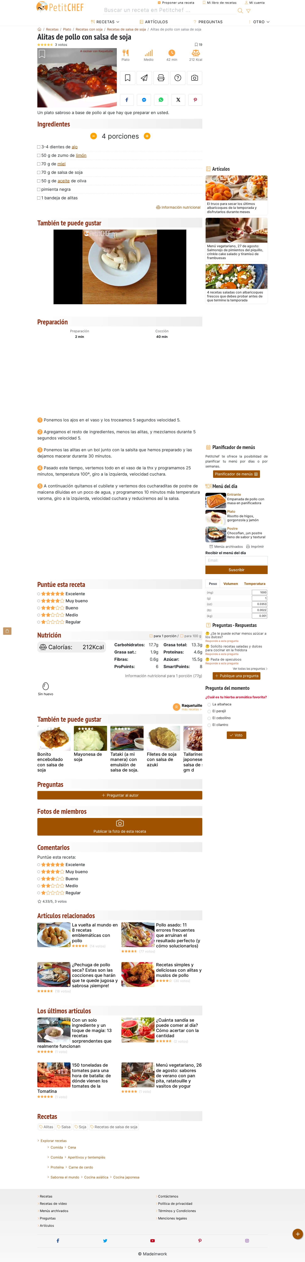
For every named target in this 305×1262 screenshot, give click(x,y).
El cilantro (220, 725)
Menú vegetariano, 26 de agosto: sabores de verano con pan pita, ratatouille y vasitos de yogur (179, 1075)
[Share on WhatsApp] (161, 100)
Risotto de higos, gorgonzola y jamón (243, 518)
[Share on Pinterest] (195, 100)
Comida (57, 1147)
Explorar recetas (54, 1141)
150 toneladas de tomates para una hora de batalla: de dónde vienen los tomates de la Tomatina (74, 1078)
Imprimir (257, 546)
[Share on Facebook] (127, 100)
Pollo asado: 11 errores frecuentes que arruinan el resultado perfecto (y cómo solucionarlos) (178, 935)
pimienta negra (56, 189)
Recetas (105, 22)
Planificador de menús (234, 474)
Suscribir (236, 570)
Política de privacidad (175, 1204)
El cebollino (221, 718)
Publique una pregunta (239, 676)
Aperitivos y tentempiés (86, 1157)
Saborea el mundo (65, 1177)
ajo (75, 146)
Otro (258, 22)
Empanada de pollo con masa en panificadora (245, 501)
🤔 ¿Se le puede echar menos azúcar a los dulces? (235, 635)
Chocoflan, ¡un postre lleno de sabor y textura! (246, 535)
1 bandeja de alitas (59, 197)
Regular (73, 621)
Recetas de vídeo (53, 1204)
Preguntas (210, 22)
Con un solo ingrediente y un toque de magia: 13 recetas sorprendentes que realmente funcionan (74, 1033)
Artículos (156, 22)
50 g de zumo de (64, 155)
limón (81, 155)
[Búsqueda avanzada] (248, 11)
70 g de (53, 163)
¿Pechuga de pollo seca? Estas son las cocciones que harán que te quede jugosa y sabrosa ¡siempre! (95, 975)
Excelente (75, 593)
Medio (71, 614)
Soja (82, 1127)
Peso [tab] (213, 584)
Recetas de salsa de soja (116, 1127)
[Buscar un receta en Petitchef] (240, 10)
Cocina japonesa (126, 1177)
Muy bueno (76, 600)
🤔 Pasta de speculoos (223, 659)
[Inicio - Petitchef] (39, 29)
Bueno (71, 607)
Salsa (66, 1127)
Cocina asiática (96, 1177)
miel (61, 163)
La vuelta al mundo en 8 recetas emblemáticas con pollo (95, 932)
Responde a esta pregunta (221, 641)
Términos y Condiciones (177, 1211)
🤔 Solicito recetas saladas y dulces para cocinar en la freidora (233, 648)
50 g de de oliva (63, 180)
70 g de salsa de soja (62, 172)
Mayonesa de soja (88, 757)
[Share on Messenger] (144, 100)
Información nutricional (180, 207)
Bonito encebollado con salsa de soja (50, 762)
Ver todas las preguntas (249, 668)
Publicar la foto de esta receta (120, 831)
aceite (64, 180)
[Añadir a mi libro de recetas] (127, 78)
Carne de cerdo (81, 1167)
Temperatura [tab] (254, 584)
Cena (72, 1147)
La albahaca (221, 704)
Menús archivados (228, 546)
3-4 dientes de (59, 146)
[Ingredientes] (7, 631)
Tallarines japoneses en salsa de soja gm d (197, 762)
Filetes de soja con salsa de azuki (162, 759)
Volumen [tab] (230, 584)
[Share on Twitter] (178, 100)
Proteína (57, 1167)
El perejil (219, 711)
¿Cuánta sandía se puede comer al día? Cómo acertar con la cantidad (177, 1027)
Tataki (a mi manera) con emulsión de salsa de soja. (124, 762)
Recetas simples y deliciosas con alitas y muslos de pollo (179, 970)
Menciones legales (172, 1218)
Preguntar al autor (122, 795)
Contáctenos (168, 1196)
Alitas (48, 1127)
